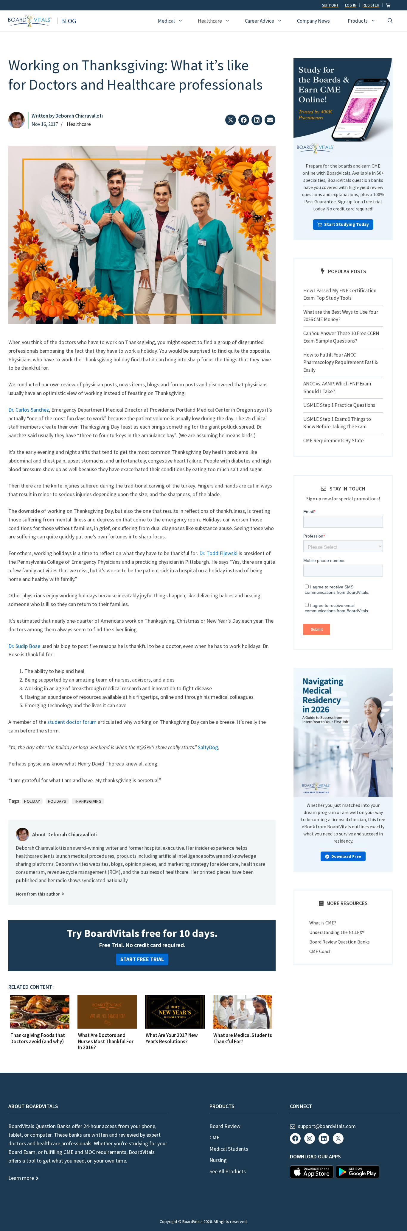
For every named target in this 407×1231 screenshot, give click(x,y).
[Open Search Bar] (390, 20)
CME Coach (320, 951)
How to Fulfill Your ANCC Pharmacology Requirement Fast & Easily (340, 362)
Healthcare (210, 21)
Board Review (224, 1126)
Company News (313, 21)
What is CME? (322, 923)
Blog (68, 21)
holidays (57, 801)
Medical (166, 21)
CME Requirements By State (333, 440)
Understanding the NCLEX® (336, 932)
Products (358, 21)
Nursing (218, 1160)
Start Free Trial (142, 959)
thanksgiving (88, 801)
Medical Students (228, 1148)
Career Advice (259, 21)
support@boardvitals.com (327, 1126)
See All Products (227, 1171)
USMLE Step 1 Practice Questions (339, 405)
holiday (32, 801)
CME (214, 1137)
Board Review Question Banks (339, 942)
